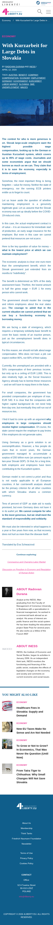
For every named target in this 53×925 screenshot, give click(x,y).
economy (25, 78)
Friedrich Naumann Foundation (26, 838)
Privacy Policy (26, 858)
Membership (26, 828)
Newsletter (27, 844)
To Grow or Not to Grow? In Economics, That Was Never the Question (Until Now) (32, 751)
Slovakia (24, 84)
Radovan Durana (14, 66)
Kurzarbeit (35, 81)
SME (32, 84)
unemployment (10, 87)
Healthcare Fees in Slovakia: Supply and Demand (29, 711)
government (20, 81)
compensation (10, 78)
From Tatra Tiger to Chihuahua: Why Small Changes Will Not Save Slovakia (30, 776)
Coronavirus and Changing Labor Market (27, 562)
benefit (23, 75)
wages (24, 87)
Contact (26, 875)
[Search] (40, 11)
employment (38, 78)
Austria (13, 75)
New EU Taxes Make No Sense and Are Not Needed (33, 730)
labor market (10, 84)
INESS (32, 66)
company (33, 75)
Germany (7, 81)
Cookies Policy (26, 863)
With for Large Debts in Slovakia (33, 20)
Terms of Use (26, 853)
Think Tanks (26, 833)
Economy (6, 20)
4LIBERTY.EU (30, 914)
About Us (26, 823)
